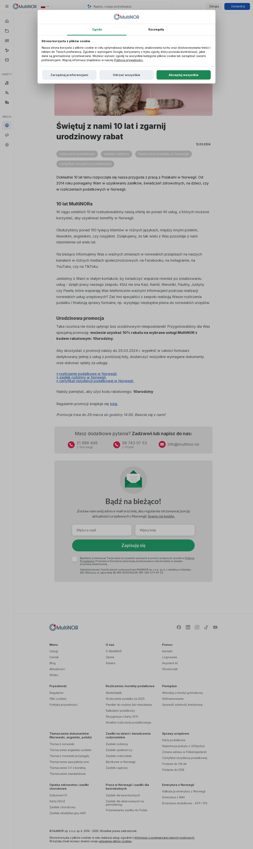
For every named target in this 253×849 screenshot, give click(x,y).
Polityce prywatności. (128, 60)
